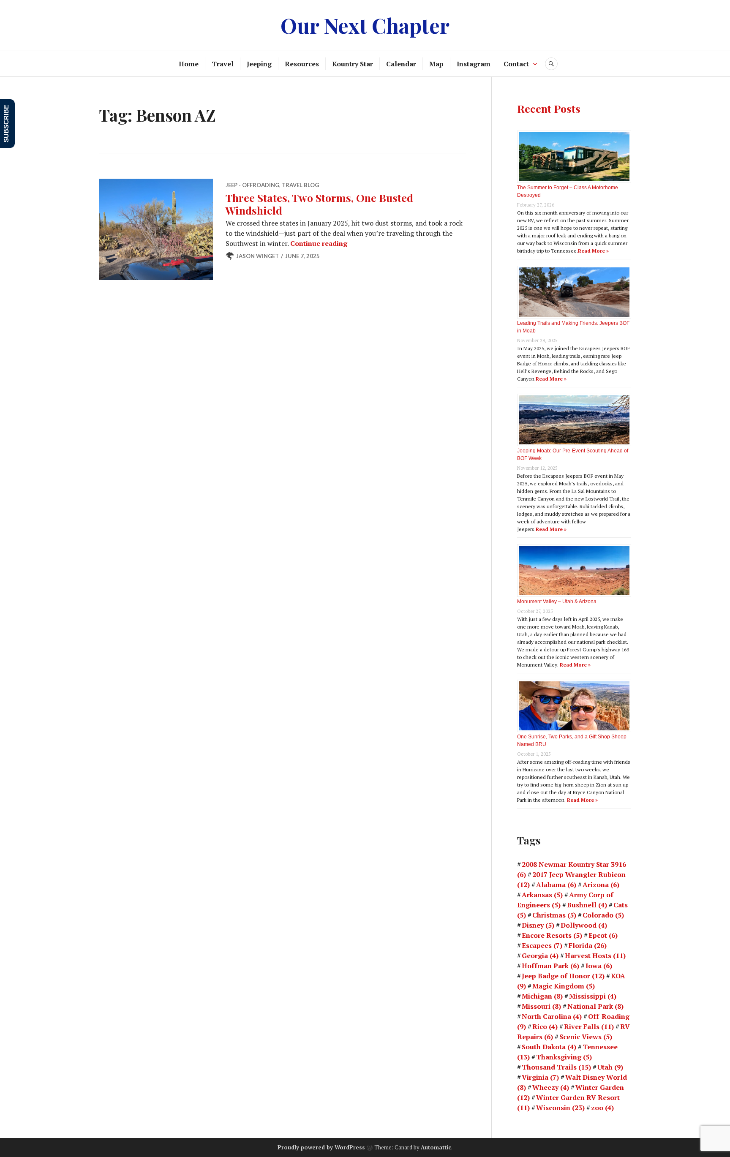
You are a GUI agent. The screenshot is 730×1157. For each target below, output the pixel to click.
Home (189, 63)
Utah (610, 1067)
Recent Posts (548, 108)
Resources (302, 63)
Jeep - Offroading (252, 185)
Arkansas (542, 894)
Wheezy (550, 1087)
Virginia (540, 1077)
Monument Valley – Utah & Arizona (557, 601)
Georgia (540, 955)
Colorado (603, 915)
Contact (516, 63)
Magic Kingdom (563, 986)
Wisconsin (560, 1107)
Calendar (401, 63)
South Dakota (549, 1046)
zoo (602, 1107)
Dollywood (584, 925)
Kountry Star (352, 63)
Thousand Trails (556, 1067)
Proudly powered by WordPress (321, 1147)
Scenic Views (585, 1036)
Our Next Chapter (365, 25)
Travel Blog (300, 185)
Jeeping (259, 63)
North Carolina (552, 1016)
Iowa (599, 965)
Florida (588, 945)
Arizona (601, 884)
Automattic (436, 1147)
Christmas (554, 915)
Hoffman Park (550, 965)
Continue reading (318, 243)
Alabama (556, 884)
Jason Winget (257, 256)
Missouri (541, 1006)
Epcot (603, 935)
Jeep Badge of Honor (563, 975)
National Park (595, 1006)
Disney (538, 925)
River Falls (589, 1026)
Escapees (542, 945)
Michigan (542, 996)
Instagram (473, 63)
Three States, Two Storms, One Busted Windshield (319, 204)
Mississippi (592, 996)
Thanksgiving (564, 1057)
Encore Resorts (552, 935)
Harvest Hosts (595, 955)
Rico (545, 1026)
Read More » (593, 251)
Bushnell (587, 904)
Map (436, 63)
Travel (223, 63)
